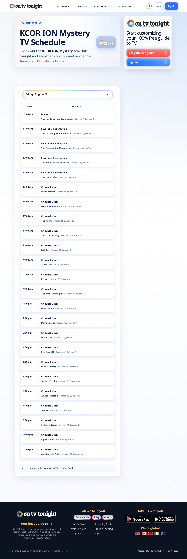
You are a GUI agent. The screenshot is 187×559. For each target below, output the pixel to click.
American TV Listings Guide (42, 61)
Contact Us (82, 517)
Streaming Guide (103, 524)
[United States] (137, 533)
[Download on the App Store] (164, 518)
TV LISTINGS (63, 6)
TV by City (76, 533)
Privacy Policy (157, 551)
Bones (44, 114)
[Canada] (144, 533)
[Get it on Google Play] (138, 518)
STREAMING (81, 6)
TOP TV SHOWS (124, 6)
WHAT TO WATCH (102, 6)
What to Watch (78, 528)
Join (159, 6)
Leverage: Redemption (54, 128)
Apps (97, 533)
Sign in (171, 6)
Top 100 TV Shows (104, 528)
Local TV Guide (78, 524)
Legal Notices (172, 551)
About (107, 517)
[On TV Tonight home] (148, 23)
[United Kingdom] (150, 533)
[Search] (149, 6)
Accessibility (143, 551)
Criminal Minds (49, 187)
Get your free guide (141, 53)
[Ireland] (156, 533)
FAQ (96, 517)
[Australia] (163, 533)
